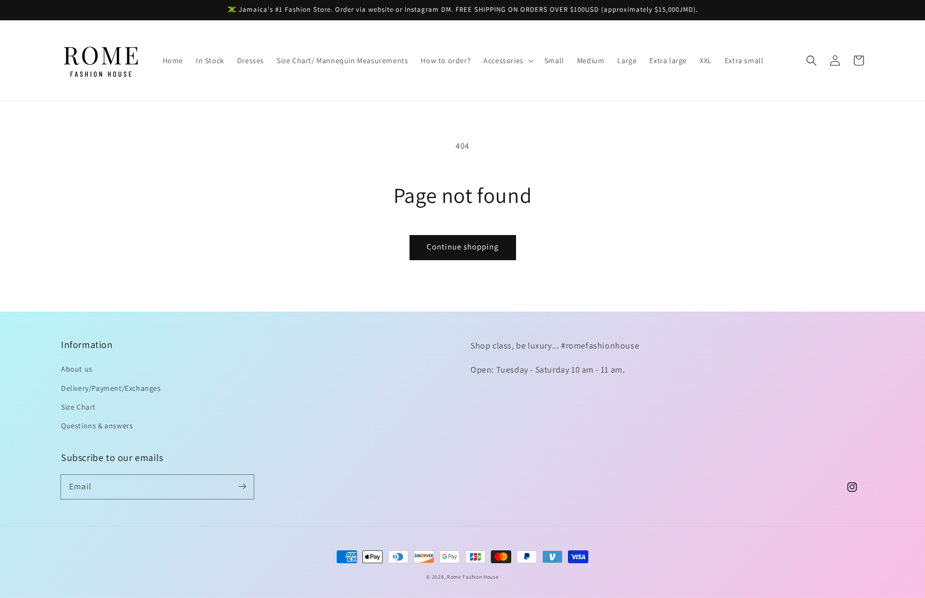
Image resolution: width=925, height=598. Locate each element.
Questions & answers (97, 425)
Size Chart (78, 407)
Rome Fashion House (473, 576)
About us (77, 369)
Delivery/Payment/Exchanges (111, 388)
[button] (507, 60)
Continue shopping (463, 246)
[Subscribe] (242, 486)
